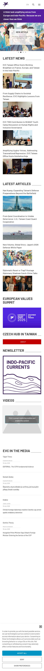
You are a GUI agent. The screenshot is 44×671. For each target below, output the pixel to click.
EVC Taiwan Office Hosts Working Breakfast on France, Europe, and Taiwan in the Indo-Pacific (21, 68)
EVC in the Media (16, 451)
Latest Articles (17, 184)
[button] (40, 626)
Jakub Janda (6, 503)
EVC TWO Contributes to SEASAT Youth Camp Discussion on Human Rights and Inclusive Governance (20, 125)
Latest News (14, 58)
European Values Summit (18, 300)
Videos (8, 400)
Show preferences (22, 666)
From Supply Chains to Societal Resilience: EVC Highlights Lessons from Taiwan (21, 96)
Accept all (22, 653)
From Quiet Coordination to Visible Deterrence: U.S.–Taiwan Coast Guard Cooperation (20, 219)
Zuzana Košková (7, 460)
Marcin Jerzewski (8, 526)
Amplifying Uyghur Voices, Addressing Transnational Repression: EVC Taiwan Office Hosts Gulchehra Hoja (20, 153)
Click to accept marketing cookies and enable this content (22, 419)
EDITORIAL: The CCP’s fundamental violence (18, 467)
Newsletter (13, 350)
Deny (22, 659)
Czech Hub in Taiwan (20, 334)
